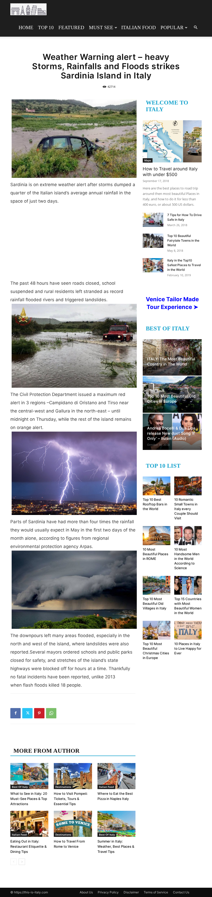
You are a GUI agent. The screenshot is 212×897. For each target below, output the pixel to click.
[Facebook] (15, 713)
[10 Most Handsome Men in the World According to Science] (188, 535)
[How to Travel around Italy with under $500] (172, 141)
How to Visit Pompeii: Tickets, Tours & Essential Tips (71, 798)
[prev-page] (13, 862)
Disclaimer (131, 892)
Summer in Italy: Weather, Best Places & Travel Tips (115, 846)
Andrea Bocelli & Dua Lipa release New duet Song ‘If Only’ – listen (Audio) (171, 433)
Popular (172, 27)
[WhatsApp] (51, 713)
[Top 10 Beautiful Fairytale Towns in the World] (153, 241)
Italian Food (138, 27)
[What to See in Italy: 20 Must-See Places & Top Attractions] (29, 776)
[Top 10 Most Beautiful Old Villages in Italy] (156, 585)
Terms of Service (156, 892)
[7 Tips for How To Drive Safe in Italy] (153, 220)
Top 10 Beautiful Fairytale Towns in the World (183, 240)
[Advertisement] (73, 244)
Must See (101, 27)
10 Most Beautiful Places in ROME (155, 554)
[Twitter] (27, 713)
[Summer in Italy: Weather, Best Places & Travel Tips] (116, 824)
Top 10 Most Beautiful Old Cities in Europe (171, 399)
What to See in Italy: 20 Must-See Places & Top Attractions (28, 798)
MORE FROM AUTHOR (46, 751)
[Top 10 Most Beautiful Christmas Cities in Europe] (156, 630)
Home (26, 27)
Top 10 (46, 27)
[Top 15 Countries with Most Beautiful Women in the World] (188, 585)
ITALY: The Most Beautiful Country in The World (171, 361)
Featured (71, 27)
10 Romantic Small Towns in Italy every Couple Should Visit (186, 508)
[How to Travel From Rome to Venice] (73, 824)
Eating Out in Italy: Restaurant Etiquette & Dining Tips (28, 846)
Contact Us (181, 892)
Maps (147, 160)
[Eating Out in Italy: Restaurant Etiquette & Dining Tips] (29, 824)
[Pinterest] (39, 713)
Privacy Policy (108, 892)
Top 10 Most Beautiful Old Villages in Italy (154, 603)
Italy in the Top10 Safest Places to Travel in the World (184, 265)
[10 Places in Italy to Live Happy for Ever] (188, 630)
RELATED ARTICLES (43, 740)
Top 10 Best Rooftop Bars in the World (155, 504)
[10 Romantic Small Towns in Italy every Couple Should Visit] (188, 486)
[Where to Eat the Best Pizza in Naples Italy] (116, 776)
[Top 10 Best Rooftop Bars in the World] (156, 486)
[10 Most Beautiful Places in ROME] (156, 535)
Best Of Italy (20, 787)
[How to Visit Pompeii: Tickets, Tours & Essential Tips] (73, 776)
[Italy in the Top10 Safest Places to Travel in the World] (153, 265)
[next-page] (22, 862)
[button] (195, 27)
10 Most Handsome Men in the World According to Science (187, 558)
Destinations (63, 787)
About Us (86, 892)
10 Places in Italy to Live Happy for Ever (187, 648)
